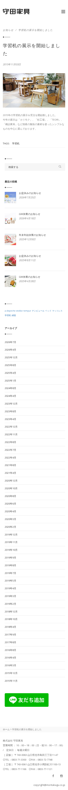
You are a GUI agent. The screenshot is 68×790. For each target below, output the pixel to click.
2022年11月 (11, 434)
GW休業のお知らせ (29, 214)
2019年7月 (10, 573)
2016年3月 (10, 665)
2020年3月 (10, 519)
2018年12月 (11, 611)
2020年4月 (10, 511)
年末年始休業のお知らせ (32, 235)
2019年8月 (10, 565)
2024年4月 (10, 396)
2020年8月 (10, 496)
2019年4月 (10, 588)
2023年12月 (11, 403)
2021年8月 (10, 465)
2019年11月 (11, 542)
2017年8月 (10, 642)
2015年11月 (11, 680)
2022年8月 (10, 442)
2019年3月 (10, 596)
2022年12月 (11, 426)
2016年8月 (10, 650)
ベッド (48, 310)
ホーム (6, 729)
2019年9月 (10, 557)
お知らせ (8, 30)
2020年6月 (10, 503)
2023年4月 (10, 419)
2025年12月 (11, 357)
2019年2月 (10, 603)
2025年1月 (10, 380)
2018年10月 (11, 619)
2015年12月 (11, 673)
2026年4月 (10, 349)
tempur (27, 310)
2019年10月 (11, 550)
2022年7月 (10, 450)
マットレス (57, 310)
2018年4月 (10, 626)
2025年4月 (10, 373)
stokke (19, 310)
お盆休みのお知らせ (30, 193)
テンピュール (38, 310)
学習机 (15, 143)
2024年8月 (10, 388)
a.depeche (10, 310)
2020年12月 (11, 480)
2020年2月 (10, 526)
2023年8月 (10, 411)
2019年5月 (10, 580)
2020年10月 (11, 488)
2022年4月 (10, 457)
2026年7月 (10, 342)
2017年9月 (10, 634)
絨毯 (14, 315)
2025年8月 (10, 365)
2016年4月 (10, 657)
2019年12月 (11, 534)
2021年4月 (10, 473)
